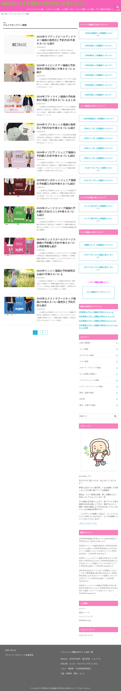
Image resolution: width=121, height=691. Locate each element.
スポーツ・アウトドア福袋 (77, 9)
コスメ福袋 (90, 9)
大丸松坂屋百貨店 (83, 668)
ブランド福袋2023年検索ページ (104, 9)
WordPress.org (85, 620)
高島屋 (71, 668)
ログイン (82, 609)
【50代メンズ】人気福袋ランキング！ (98, 158)
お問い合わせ (10, 650)
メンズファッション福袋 (52, 9)
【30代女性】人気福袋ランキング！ (98, 65)
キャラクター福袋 (86, 355)
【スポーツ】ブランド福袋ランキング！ (98, 169)
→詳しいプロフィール (88, 523)
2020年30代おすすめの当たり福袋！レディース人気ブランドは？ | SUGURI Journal (98, 590)
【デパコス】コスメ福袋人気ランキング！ (98, 268)
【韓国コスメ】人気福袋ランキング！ (98, 245)
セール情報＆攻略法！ (88, 374)
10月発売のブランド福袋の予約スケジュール (97, 316)
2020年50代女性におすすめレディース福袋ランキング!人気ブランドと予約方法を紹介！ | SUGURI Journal (98, 551)
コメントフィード (86, 616)
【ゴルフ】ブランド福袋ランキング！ (98, 180)
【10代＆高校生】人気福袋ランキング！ (98, 34)
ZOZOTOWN (74, 659)
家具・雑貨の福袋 (86, 393)
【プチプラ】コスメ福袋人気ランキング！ (98, 256)
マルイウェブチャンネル (87, 664)
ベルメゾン (96, 659)
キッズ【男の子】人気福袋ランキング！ (98, 220)
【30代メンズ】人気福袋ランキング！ (98, 138)
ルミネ (72, 664)
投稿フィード (84, 613)
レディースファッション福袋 (34, 9)
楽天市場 (86, 659)
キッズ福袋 (64, 9)
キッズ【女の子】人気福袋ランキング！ (98, 207)
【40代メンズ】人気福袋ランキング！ (98, 148)
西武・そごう (79, 673)
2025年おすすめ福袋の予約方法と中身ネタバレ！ (46, 3)
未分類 (82, 399)
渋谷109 (63, 664)
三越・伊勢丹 (66, 673)
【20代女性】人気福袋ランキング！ (98, 46)
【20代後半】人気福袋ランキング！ (98, 55)
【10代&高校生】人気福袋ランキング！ (98, 119)
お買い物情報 (84, 343)
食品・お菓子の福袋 (87, 405)
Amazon (63, 659)
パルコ (63, 668)
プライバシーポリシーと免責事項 (19, 655)
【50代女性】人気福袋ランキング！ (98, 85)
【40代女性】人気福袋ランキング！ (98, 75)
